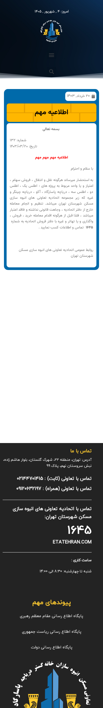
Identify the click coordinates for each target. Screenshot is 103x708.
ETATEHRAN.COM (72, 542)
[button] (51, 54)
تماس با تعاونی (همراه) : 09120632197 (54, 488)
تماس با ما (81, 451)
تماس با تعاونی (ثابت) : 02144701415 (54, 478)
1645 (79, 530)
